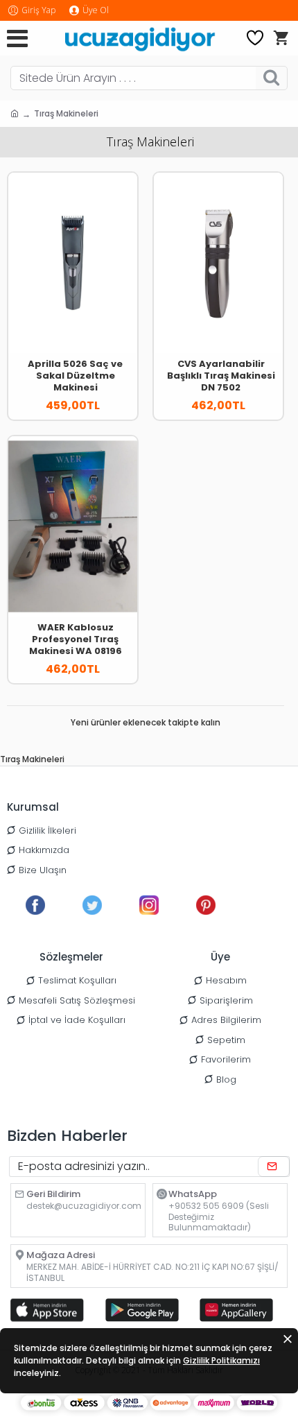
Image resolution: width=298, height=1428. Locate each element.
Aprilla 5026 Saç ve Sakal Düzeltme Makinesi (75, 376)
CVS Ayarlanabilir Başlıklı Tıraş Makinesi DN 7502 (221, 376)
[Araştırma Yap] (271, 78)
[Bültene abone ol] (274, 1166)
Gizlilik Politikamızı (221, 1360)
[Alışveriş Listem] (255, 38)
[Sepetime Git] (280, 38)
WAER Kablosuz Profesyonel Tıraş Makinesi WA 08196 (75, 639)
